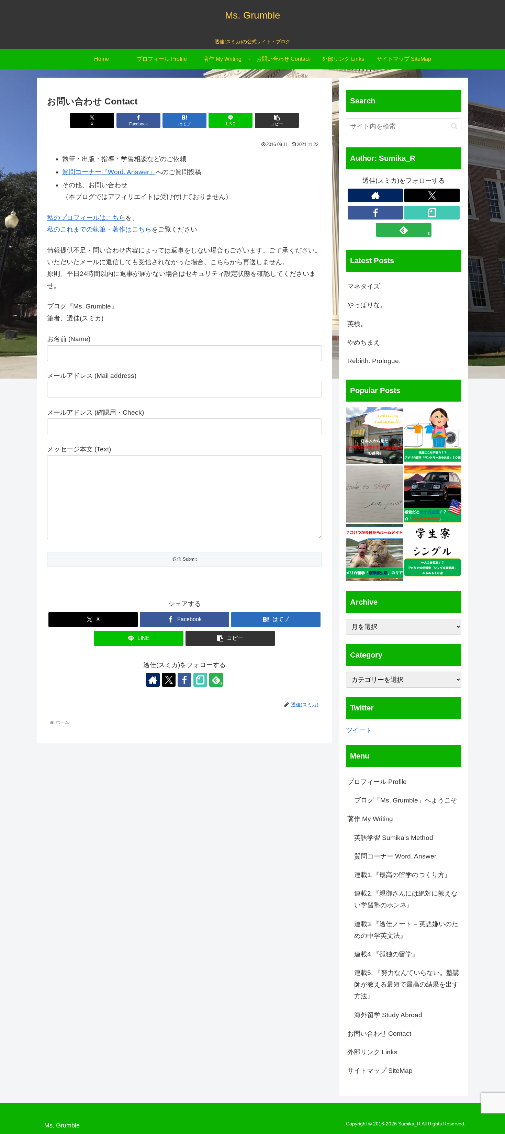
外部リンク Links (372, 1052)
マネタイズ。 (366, 286)
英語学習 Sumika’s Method (393, 837)
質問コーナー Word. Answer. (396, 856)
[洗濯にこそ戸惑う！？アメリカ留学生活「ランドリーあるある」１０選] (432, 435)
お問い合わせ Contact (379, 1033)
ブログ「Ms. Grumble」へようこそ (405, 800)
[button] (277, 120)
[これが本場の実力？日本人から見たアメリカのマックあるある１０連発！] (374, 435)
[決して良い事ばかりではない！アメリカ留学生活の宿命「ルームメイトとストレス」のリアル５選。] (374, 552)
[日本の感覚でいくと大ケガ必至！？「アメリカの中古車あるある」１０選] (432, 494)
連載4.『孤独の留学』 (386, 954)
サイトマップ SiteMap (380, 1071)
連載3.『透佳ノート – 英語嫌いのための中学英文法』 (406, 929)
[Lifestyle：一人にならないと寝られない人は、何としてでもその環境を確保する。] (374, 494)
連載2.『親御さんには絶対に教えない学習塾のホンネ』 (406, 899)
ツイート (359, 730)
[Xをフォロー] (169, 680)
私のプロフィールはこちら (86, 217)
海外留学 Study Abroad (388, 1015)
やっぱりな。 (366, 304)
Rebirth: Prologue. (374, 360)
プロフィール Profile (377, 781)
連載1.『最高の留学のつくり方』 (402, 874)
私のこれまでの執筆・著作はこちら (99, 229)
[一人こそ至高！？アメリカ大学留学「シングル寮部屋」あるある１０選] (432, 552)
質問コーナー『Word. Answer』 (109, 172)
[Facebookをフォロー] (184, 680)
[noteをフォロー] (200, 680)
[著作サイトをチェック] (153, 680)
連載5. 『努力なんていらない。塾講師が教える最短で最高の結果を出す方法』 (406, 984)
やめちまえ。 (366, 342)
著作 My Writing (370, 819)
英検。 (357, 323)
